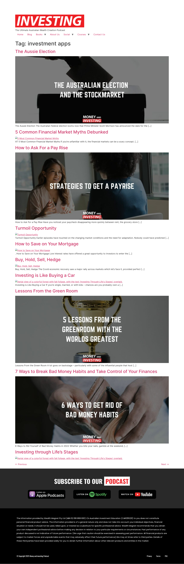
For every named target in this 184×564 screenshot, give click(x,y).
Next (165, 464)
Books (39, 34)
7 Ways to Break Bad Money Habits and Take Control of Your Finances (86, 371)
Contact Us (99, 34)
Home (20, 34)
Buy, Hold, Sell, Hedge (38, 259)
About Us (55, 34)
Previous (21, 464)
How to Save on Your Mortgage (47, 243)
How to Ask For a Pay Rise (41, 147)
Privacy (149, 556)
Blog (29, 34)
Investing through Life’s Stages (46, 452)
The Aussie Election (35, 51)
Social (67, 34)
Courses (81, 34)
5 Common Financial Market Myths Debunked (61, 132)
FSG (166, 556)
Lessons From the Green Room (46, 290)
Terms (158, 556)
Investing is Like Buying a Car (45, 275)
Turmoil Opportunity (35, 228)
